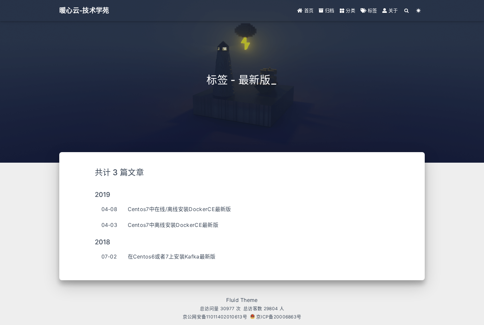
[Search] (407, 10)
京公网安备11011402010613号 (215, 316)
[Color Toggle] (419, 10)
